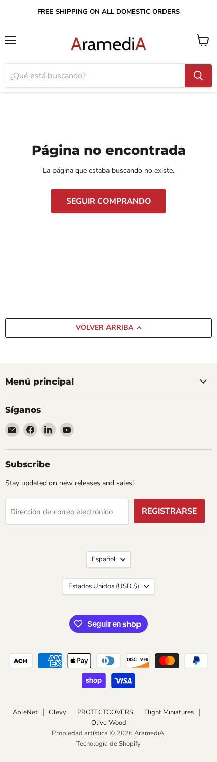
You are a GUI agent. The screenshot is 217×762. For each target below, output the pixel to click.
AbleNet (25, 712)
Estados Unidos (103, 586)
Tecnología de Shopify (108, 743)
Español (104, 559)
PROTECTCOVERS (105, 712)
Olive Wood (108, 722)
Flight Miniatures (169, 712)
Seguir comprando (108, 201)
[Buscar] (198, 75)
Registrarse (169, 511)
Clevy (57, 712)
